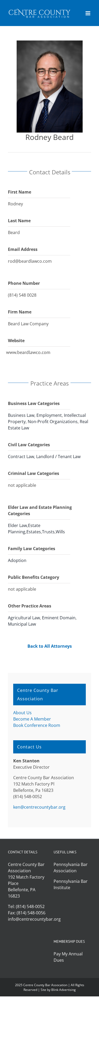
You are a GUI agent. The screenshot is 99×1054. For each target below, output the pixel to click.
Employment (49, 415)
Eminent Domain (59, 618)
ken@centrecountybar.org (39, 807)
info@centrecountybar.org (34, 919)
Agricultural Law (24, 618)
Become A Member (32, 719)
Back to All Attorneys (49, 646)
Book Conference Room (36, 725)
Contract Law (21, 456)
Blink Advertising (63, 989)
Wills (60, 532)
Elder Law (17, 525)
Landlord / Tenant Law (58, 456)
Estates (33, 532)
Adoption (17, 560)
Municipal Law (22, 624)
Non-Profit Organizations (53, 421)
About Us (22, 713)
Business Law (21, 415)
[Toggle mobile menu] (88, 13)
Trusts (48, 532)
